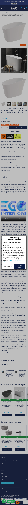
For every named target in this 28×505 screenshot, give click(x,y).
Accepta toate (19, 266)
